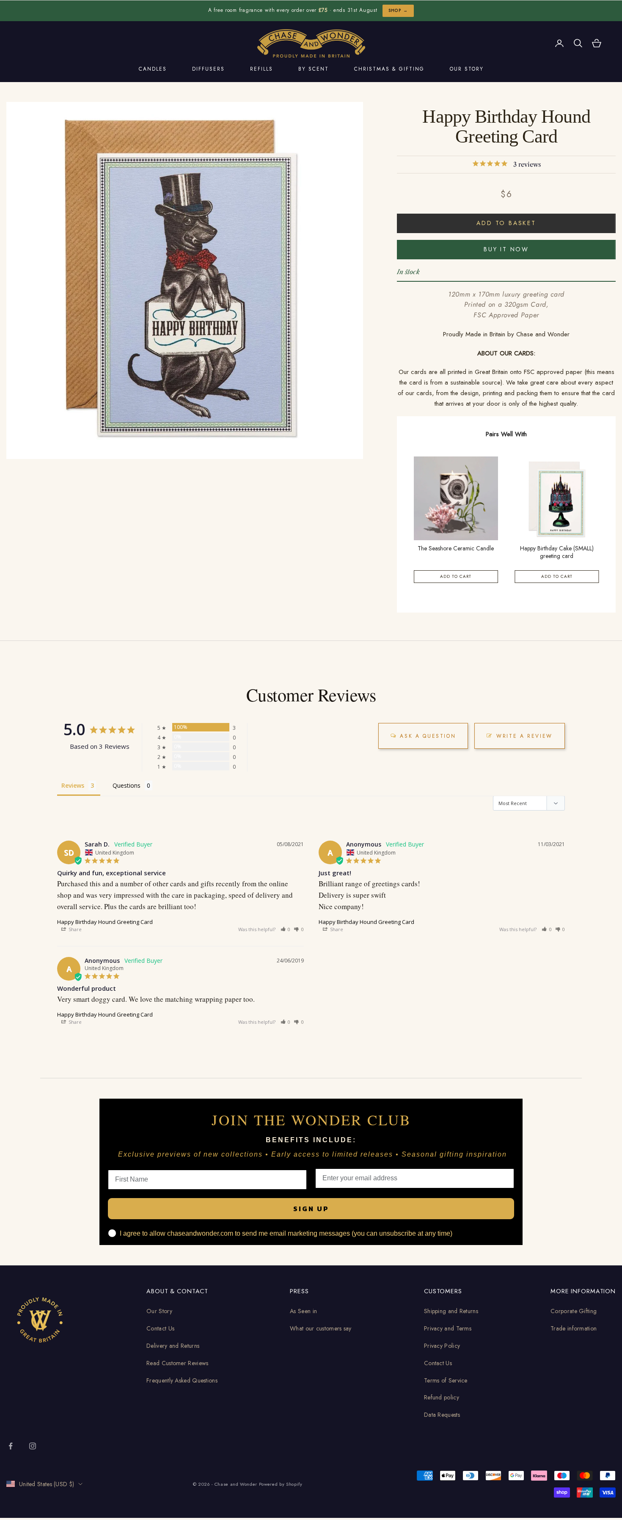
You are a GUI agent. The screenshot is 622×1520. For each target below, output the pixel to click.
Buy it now (506, 249)
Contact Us (160, 1328)
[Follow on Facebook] (10, 1446)
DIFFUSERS (208, 69)
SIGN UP (311, 1209)
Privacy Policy (442, 1345)
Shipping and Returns (451, 1311)
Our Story (159, 1311)
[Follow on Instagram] (32, 1446)
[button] (285, 929)
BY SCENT (313, 69)
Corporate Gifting (573, 1311)
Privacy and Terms (447, 1328)
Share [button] (74, 929)
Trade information (573, 1328)
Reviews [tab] (72, 785)
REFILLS (261, 69)
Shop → (398, 10)
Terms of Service (446, 1380)
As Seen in (303, 1311)
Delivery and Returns (172, 1345)
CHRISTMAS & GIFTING (389, 69)
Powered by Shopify (281, 1484)
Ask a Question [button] (428, 736)
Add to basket (506, 223)
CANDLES (153, 69)
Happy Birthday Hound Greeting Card (105, 922)
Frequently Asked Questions (181, 1380)
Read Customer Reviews (177, 1363)
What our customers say (321, 1328)
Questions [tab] (126, 785)
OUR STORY (467, 69)
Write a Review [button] (524, 736)
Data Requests (442, 1414)
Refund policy (441, 1397)
